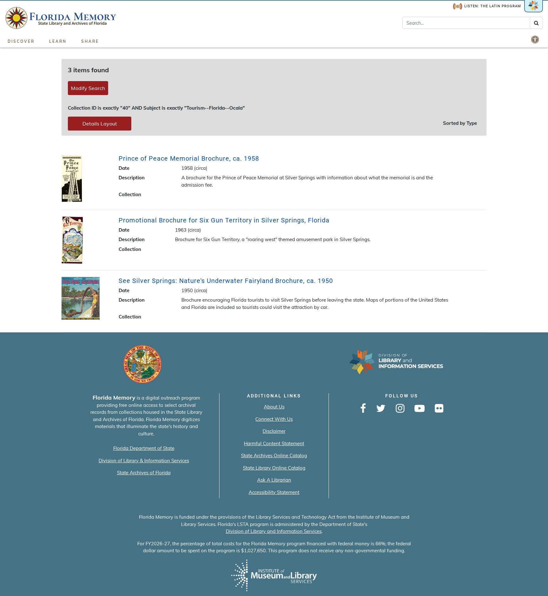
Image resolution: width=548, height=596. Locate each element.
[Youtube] (419, 409)
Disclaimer (274, 431)
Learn (58, 41)
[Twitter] (381, 409)
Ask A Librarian (274, 480)
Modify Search (88, 88)
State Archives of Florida (144, 473)
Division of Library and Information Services (274, 531)
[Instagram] (400, 409)
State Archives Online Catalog (274, 455)
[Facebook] (363, 409)
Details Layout (99, 123)
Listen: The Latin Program (492, 6)
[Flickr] (439, 409)
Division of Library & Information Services (144, 461)
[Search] (536, 23)
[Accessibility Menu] (535, 39)
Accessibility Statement (274, 492)
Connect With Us (274, 419)
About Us (274, 407)
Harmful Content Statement (274, 443)
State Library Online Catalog (274, 468)
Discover (21, 41)
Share (90, 41)
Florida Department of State (143, 448)
